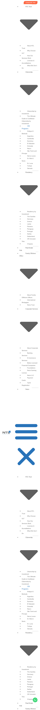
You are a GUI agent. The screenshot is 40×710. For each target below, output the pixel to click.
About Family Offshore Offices (29, 296)
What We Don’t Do (29, 67)
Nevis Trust (30, 305)
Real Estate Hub (26, 249)
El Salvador (31, 143)
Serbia (29, 234)
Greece (29, 221)
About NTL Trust (28, 47)
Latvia (29, 224)
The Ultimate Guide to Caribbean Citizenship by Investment (28, 119)
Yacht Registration (26, 384)
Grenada (30, 146)
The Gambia (31, 216)
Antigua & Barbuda (27, 132)
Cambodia (30, 138)
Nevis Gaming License (29, 372)
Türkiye (29, 166)
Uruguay (30, 244)
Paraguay (30, 229)
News (27, 389)
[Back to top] (5, 700)
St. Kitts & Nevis (27, 160)
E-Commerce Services (29, 359)
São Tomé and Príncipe (29, 152)
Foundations (31, 368)
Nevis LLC (30, 375)
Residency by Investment (29, 213)
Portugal (30, 231)
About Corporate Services (30, 349)
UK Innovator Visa (29, 240)
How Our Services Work (27, 57)
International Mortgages (28, 301)
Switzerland (31, 236)
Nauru (29, 148)
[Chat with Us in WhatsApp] (35, 700)
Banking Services (27, 354)
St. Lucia (30, 163)
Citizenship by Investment (29, 112)
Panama (30, 226)
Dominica (30, 141)
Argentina (30, 136)
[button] (26, 444)
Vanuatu (30, 168)
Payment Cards (27, 379)
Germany (30, 219)
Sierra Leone (31, 156)
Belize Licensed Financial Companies (29, 364)
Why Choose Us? (28, 52)
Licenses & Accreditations (28, 62)
